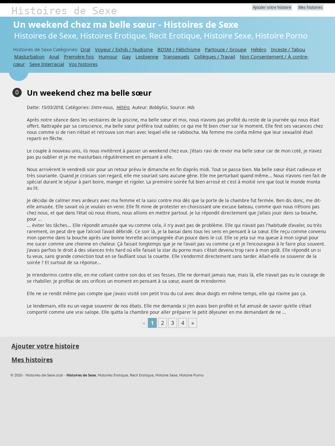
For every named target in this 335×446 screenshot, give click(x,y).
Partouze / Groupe (225, 49)
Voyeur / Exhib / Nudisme (124, 49)
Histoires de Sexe (64, 11)
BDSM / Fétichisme (178, 49)
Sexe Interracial (46, 64)
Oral (85, 49)
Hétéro (258, 49)
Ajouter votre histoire (272, 7)
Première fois (79, 56)
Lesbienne (146, 56)
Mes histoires (310, 7)
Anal (54, 56)
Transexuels (176, 56)
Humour (107, 56)
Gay (126, 56)
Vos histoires (83, 64)
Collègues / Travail (214, 56)
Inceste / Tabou (288, 49)
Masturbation (29, 56)
